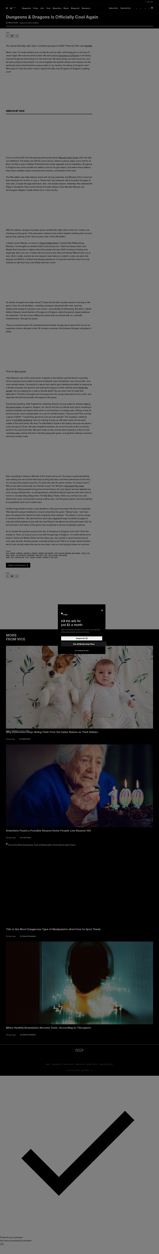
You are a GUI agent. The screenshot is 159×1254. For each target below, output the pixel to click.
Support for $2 (82, 638)
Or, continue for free (82, 650)
